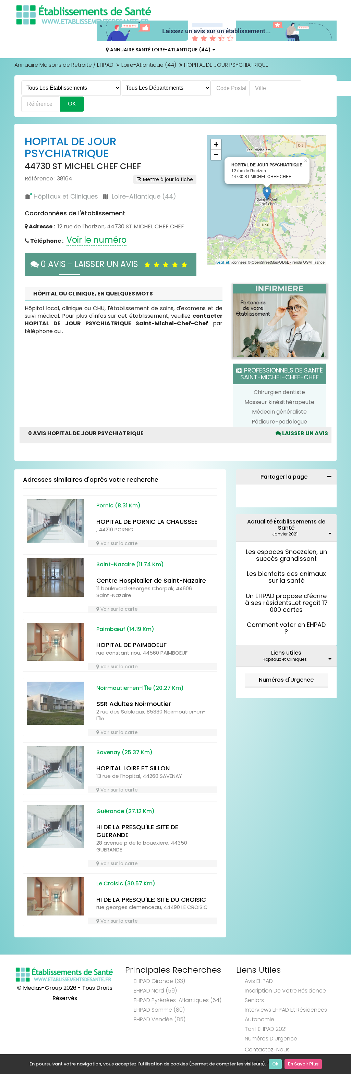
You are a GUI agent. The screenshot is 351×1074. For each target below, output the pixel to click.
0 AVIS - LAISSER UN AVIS (91, 264)
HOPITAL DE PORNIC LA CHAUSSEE (146, 521)
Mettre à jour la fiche (167, 179)
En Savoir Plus (303, 1064)
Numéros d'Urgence (286, 680)
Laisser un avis (304, 433)
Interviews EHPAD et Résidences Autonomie (286, 1014)
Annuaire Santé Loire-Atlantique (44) (160, 49)
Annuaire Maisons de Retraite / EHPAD (63, 65)
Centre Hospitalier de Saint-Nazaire (151, 580)
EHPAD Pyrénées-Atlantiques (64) (177, 1000)
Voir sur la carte (118, 543)
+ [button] (216, 144)
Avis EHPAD (259, 981)
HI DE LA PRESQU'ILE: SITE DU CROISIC (151, 899)
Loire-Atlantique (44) (148, 65)
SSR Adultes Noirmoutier (133, 703)
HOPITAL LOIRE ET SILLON (133, 768)
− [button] (216, 154)
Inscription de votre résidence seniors (285, 995)
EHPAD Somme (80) (159, 1010)
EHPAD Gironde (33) (159, 981)
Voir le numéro (96, 239)
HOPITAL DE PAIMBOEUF (131, 645)
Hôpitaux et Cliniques (66, 196)
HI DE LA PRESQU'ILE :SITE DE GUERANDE (137, 831)
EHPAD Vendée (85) (159, 1019)
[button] (215, 200)
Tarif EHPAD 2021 (266, 1029)
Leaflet (222, 262)
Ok (275, 1064)
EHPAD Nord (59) (155, 991)
